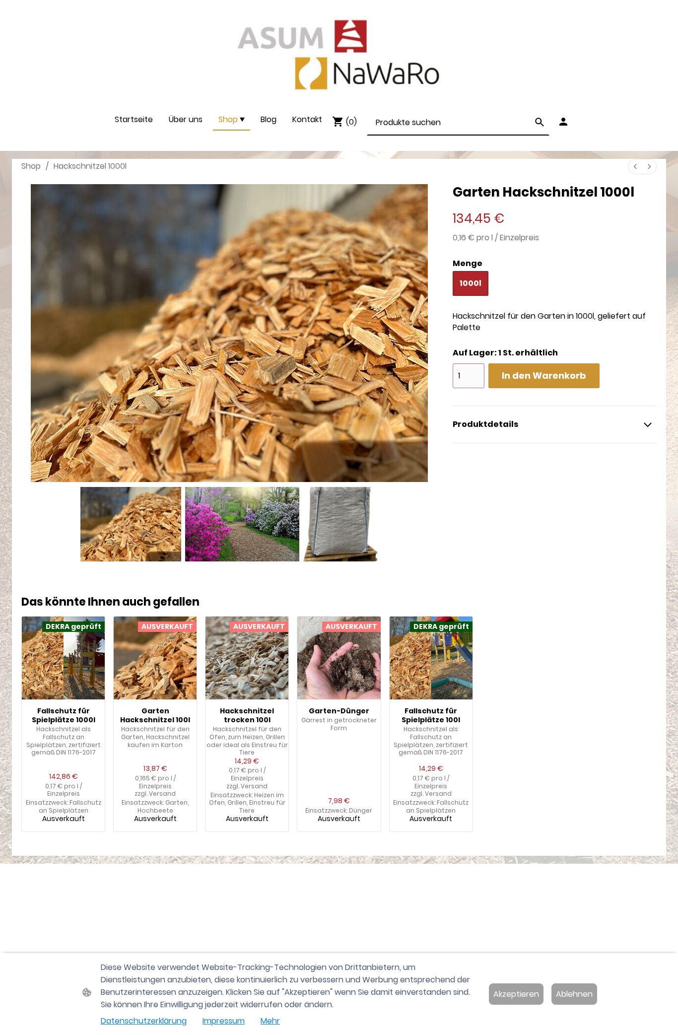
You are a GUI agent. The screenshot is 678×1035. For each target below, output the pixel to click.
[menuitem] (635, 166)
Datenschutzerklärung (144, 1021)
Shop (31, 166)
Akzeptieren (516, 994)
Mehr (270, 1021)
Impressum (224, 1021)
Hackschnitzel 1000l (90, 166)
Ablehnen (574, 994)
